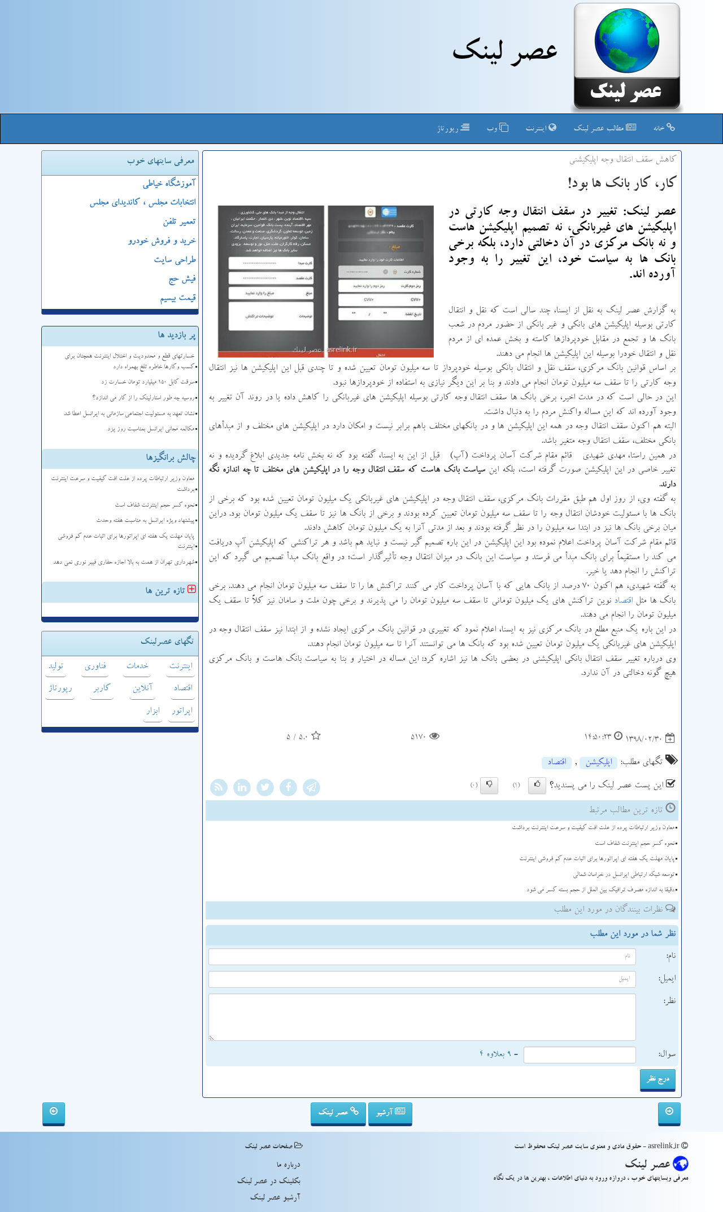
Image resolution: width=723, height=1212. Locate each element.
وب (492, 129)
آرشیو (385, 1113)
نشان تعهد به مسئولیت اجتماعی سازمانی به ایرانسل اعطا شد (129, 414)
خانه (660, 129)
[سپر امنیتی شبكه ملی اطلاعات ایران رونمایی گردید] (669, 1114)
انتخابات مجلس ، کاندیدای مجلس (142, 203)
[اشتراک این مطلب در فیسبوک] (288, 789)
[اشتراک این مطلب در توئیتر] (265, 789)
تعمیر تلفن (179, 222)
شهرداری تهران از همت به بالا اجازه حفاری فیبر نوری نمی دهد (123, 562)
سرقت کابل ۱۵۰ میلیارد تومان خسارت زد (147, 382)
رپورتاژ (448, 129)
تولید (55, 667)
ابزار (152, 712)
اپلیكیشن (598, 763)
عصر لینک (334, 1113)
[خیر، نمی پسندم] (489, 785)
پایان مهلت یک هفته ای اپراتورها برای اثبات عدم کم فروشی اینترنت (596, 859)
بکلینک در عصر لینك (268, 1182)
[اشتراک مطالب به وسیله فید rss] (218, 789)
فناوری (95, 667)
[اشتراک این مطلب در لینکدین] (242, 789)
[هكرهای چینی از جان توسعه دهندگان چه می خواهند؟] (53, 1114)
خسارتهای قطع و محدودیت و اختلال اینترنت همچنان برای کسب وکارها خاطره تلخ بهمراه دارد (129, 362)
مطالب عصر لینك (599, 129)
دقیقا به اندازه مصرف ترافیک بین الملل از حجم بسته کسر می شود (600, 890)
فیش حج (181, 279)
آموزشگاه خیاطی (168, 185)
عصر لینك (503, 55)
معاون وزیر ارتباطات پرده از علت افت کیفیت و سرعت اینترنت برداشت (593, 828)
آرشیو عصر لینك (275, 1198)
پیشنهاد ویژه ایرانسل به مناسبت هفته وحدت (145, 521)
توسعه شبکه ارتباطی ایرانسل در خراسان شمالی (623, 875)
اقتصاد (623, 601)
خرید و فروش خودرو (161, 242)
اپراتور (181, 712)
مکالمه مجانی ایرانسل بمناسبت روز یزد (150, 429)
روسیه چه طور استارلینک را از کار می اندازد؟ (143, 398)
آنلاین (142, 689)
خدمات (137, 667)
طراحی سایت (174, 261)
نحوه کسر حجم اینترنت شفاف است (634, 844)
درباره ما (288, 1165)
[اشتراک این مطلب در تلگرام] (311, 789)
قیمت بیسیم (177, 299)
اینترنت (536, 129)
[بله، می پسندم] (537, 785)
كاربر (102, 689)
